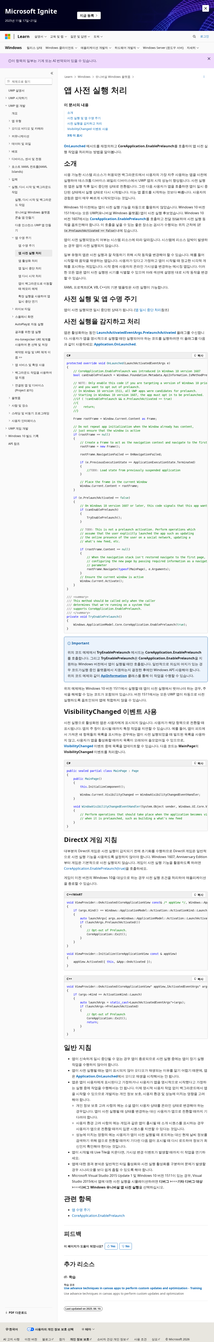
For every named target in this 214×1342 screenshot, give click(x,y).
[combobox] (28, 81)
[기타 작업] (204, 77)
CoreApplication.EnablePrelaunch (98, 1215)
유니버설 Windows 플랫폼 (113, 77)
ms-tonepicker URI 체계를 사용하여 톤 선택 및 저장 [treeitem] (33, 342)
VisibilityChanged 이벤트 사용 (87, 129)
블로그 (46, 1339)
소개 (70, 113)
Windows (84, 77)
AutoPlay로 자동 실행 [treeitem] (29, 324)
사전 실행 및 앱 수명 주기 (84, 118)
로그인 (204, 36)
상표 (155, 1339)
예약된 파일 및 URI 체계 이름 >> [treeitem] (33, 354)
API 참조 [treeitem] (14, 444)
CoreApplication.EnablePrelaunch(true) (95, 868)
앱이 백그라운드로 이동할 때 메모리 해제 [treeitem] (35, 286)
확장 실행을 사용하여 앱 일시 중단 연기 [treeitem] (34, 298)
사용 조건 (140, 1339)
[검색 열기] (194, 36)
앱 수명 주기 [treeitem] (26, 245)
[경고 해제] (205, 8)
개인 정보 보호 (79, 1339)
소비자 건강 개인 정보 (111, 1339)
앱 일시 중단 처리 (148, 309)
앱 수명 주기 (81, 1209)
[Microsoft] (7, 36)
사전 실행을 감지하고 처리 (84, 123)
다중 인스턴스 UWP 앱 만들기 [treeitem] (33, 227)
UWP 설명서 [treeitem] (16, 90)
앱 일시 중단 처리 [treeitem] (29, 268)
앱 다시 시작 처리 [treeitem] (29, 276)
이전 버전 (31, 1339)
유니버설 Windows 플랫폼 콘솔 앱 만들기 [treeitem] (32, 214)
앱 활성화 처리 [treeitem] (28, 261)
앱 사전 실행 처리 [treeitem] (29, 253)
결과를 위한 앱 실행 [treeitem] (28, 332)
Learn (69, 77)
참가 (62, 1339)
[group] (136, 496)
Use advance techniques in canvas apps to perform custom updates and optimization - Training (133, 1288)
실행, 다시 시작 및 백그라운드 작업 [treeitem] (33, 202)
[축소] (52, 73)
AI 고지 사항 (11, 1339)
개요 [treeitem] (15, 113)
